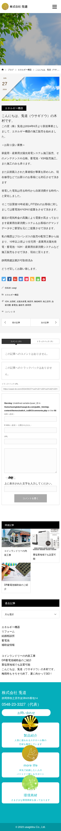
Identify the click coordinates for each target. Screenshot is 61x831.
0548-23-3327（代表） (21, 704)
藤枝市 (21, 304)
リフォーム (8, 631)
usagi (14, 287)
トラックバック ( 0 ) (45, 341)
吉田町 (13, 301)
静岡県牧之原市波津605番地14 (20, 698)
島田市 (30, 301)
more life (30, 769)
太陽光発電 (21, 301)
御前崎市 (38, 301)
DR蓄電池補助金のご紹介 (17, 660)
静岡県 (28, 304)
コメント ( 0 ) (16, 341)
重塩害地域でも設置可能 (16, 664)
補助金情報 (8, 645)
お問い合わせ (26, 712)
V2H (7, 301)
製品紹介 (31, 739)
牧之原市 (47, 301)
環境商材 (30, 797)
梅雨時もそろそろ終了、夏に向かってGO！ (27, 673)
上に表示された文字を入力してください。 (29, 483)
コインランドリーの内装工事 (18, 656)
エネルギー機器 (14, 108)
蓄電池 (15, 304)
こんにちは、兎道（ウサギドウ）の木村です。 (29, 669)
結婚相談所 (8, 636)
